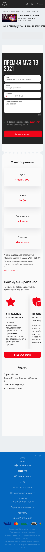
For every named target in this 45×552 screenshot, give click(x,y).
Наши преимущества (13, 26)
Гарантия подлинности (22, 507)
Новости (22, 470)
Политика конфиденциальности (23, 500)
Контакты (22, 512)
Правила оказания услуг (22, 493)
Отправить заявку (23, 134)
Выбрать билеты (22, 354)
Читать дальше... (12, 270)
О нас (22, 481)
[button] (7, 96)
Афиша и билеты (22, 465)
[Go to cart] (36, 4)
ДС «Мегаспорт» (22, 476)
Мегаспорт (22, 18)
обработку (35, 121)
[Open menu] (41, 4)
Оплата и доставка (22, 487)
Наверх (38, 455)
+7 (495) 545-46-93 (13, 388)
